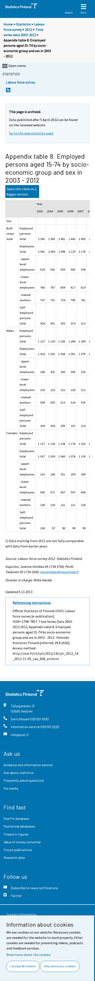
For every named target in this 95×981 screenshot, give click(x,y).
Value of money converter (22, 842)
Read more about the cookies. (28, 954)
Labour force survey (20, 82)
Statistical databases (19, 826)
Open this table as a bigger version (21, 191)
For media (11, 788)
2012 (28, 29)
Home (8, 24)
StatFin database (16, 818)
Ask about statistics (19, 772)
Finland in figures (16, 834)
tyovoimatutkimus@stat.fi (59, 572)
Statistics (23, 24)
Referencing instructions (31, 602)
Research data (14, 857)
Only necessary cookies (60, 966)
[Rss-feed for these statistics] (8, 91)
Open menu (17, 65)
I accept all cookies (23, 966)
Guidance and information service (28, 765)
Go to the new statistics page (31, 133)
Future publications (18, 850)
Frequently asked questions (24, 780)
